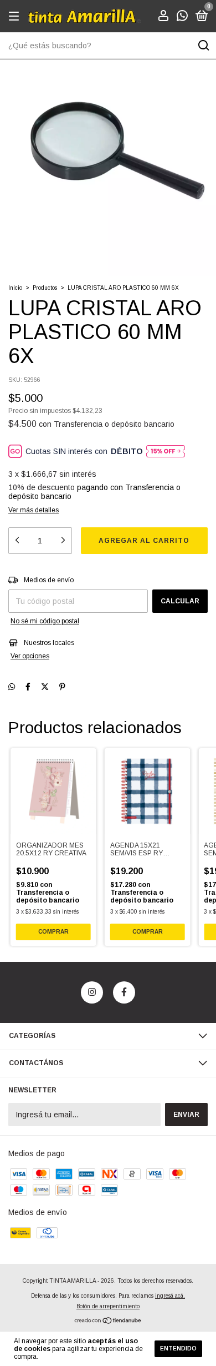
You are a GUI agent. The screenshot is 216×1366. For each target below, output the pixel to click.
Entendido (178, 1348)
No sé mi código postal (45, 621)
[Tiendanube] (108, 1321)
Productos (45, 288)
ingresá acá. (170, 1296)
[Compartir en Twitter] (45, 686)
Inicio (15, 288)
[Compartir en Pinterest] (62, 686)
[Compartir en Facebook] (27, 686)
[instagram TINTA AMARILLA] (92, 992)
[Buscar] (203, 46)
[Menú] (15, 16)
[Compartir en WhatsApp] (11, 686)
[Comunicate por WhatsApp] (182, 17)
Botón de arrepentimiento (108, 1306)
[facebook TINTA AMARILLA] (124, 992)
